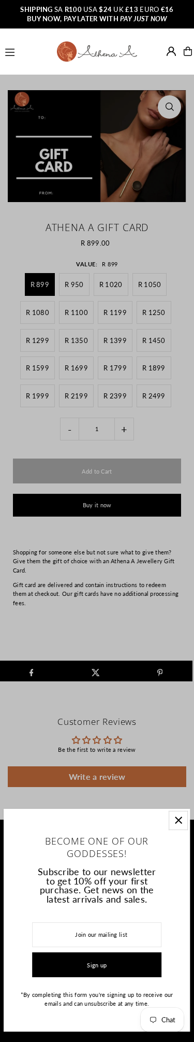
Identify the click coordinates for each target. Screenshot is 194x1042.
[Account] (171, 51)
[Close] (178, 820)
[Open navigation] (26, 50)
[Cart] (188, 51)
